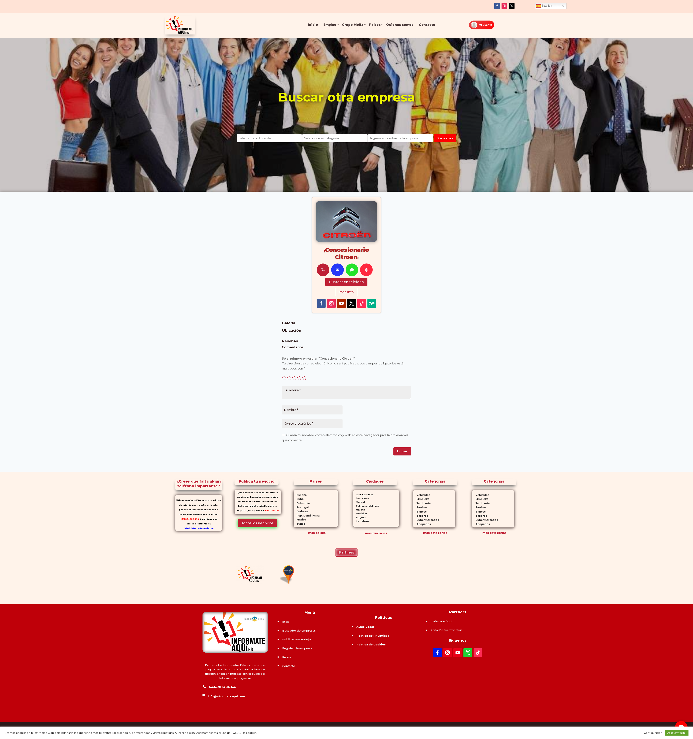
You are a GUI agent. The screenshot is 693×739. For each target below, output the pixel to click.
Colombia (302, 503)
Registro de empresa (297, 648)
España (300, 494)
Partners (346, 552)
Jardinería (421, 503)
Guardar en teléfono (346, 282)
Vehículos (421, 494)
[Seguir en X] (512, 6)
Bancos (420, 511)
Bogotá (359, 517)
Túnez (299, 523)
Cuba (299, 499)
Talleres (420, 515)
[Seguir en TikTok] (361, 303)
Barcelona (361, 498)
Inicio (313, 25)
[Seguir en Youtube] (341, 303)
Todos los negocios (257, 523)
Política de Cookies (371, 644)
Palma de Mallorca (366, 505)
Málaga (359, 509)
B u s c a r (445, 138)
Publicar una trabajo (296, 639)
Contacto (427, 25)
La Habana (361, 521)
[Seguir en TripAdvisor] (371, 303)
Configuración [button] (653, 732)
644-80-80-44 (222, 687)
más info (346, 292)
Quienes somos (399, 25)
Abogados (422, 524)
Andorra (301, 511)
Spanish (546, 5)
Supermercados (426, 519)
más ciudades (376, 533)
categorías (438, 533)
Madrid (359, 502)
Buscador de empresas (299, 630)
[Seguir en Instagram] (504, 6)
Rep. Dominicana (307, 515)
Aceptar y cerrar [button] (676, 732)
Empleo (329, 25)
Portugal (301, 507)
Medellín (360, 513)
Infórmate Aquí (441, 621)
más (426, 533)
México (300, 519)
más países (317, 533)
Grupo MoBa (352, 25)
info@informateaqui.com (198, 528)
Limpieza (421, 499)
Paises (375, 25)
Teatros (420, 507)
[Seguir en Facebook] (497, 6)
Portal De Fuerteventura (446, 630)
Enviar (402, 451)
